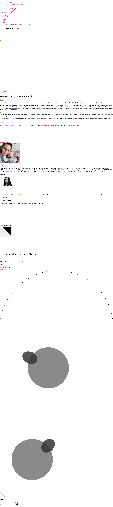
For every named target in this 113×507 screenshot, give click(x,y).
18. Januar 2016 (4, 91)
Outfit (8, 142)
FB (2, 269)
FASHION (18, 24)
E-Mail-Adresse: (4, 261)
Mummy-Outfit (3, 142)
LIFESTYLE (12, 24)
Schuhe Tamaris (4, 125)
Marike (4, 188)
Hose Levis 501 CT (14, 125)
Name (1, 258)
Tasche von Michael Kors (73, 125)
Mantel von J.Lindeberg (46, 125)
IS (4, 269)
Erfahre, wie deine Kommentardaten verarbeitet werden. (42, 239)
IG (0, 269)
